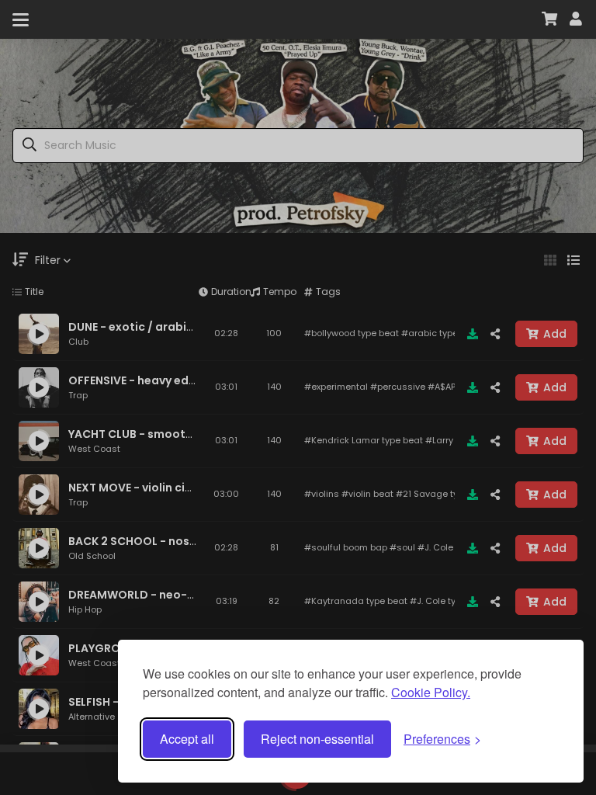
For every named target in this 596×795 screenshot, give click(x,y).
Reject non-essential (317, 739)
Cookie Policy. (430, 692)
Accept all (187, 739)
